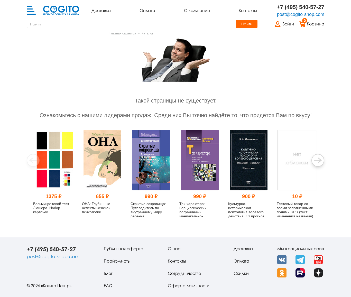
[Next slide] (317, 160)
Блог (108, 273)
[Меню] (31, 10)
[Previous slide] (33, 160)
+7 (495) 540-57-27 (300, 7)
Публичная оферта (123, 248)
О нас (174, 248)
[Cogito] (61, 10)
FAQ (108, 285)
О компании (197, 10)
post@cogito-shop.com (300, 14)
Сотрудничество (184, 273)
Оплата (147, 10)
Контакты (248, 10)
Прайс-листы (117, 261)
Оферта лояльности (188, 285)
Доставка (101, 10)
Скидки (241, 273)
